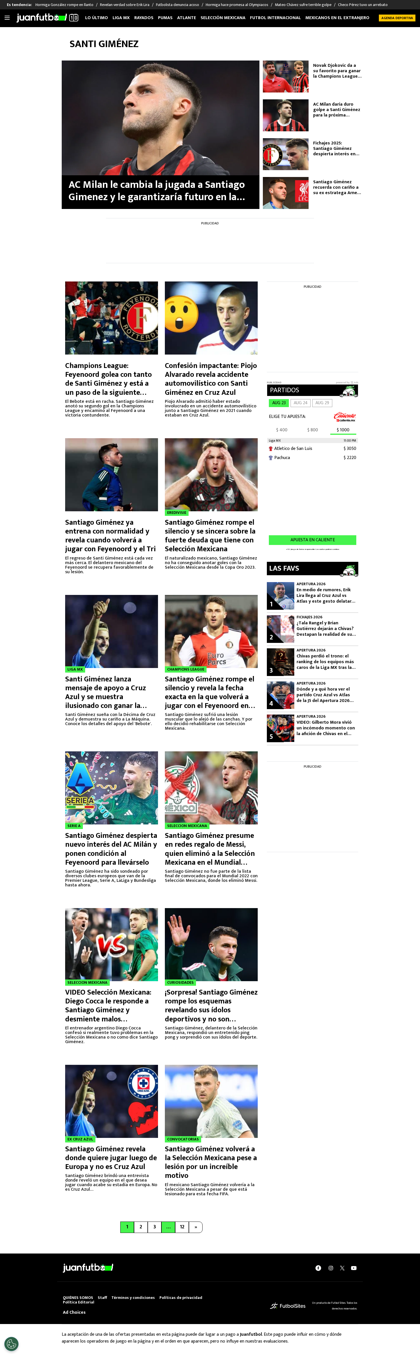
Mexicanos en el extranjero (337, 18)
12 (182, 1227)
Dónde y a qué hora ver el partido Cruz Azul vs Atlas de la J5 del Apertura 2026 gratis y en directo (323, 695)
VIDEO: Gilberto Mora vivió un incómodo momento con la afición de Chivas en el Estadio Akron (326, 728)
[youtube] (353, 1267)
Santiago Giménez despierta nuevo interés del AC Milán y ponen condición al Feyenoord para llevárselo (111, 849)
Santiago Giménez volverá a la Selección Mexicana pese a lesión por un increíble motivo (211, 1162)
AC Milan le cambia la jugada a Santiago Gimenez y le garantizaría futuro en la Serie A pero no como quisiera (157, 191)
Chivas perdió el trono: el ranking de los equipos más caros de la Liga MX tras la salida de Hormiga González (326, 662)
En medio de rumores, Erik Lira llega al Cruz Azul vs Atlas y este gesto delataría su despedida (326, 595)
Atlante (186, 18)
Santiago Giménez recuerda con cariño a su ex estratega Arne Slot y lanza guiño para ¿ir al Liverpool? (337, 187)
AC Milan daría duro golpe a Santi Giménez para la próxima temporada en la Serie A (336, 110)
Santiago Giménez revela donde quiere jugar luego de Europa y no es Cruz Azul (111, 1158)
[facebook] (318, 1267)
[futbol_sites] (287, 1305)
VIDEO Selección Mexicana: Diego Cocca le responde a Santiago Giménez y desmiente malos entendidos (108, 1010)
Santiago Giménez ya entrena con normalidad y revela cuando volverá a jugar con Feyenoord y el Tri (110, 536)
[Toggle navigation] (7, 18)
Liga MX (121, 18)
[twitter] (342, 1268)
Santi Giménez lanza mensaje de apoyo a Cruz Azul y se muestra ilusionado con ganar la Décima (105, 697)
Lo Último (96, 18)
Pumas (165, 18)
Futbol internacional (275, 18)
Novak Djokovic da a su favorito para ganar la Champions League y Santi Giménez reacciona (337, 71)
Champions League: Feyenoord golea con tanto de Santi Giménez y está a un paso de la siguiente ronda (108, 384)
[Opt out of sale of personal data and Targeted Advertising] (11, 1344)
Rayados (143, 18)
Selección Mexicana (223, 18)
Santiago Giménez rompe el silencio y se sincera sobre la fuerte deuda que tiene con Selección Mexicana (210, 536)
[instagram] (330, 1267)
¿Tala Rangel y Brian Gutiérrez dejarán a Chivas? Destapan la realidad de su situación (325, 628)
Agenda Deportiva (397, 18)
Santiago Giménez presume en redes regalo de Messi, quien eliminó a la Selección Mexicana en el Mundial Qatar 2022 (210, 854)
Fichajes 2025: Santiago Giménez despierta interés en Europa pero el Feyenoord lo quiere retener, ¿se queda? (334, 148)
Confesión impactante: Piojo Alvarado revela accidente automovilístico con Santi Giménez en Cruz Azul (211, 379)
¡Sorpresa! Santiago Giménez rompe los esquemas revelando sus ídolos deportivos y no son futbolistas (211, 1010)
